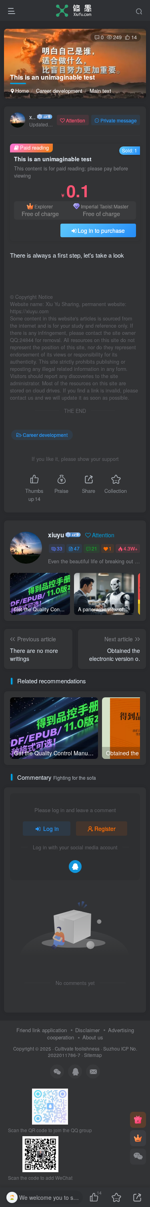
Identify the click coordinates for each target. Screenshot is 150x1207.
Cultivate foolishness (77, 1048)
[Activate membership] (138, 1138)
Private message (118, 120)
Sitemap (93, 1055)
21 (94, 548)
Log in (51, 829)
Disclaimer (87, 1030)
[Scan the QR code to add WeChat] (138, 1157)
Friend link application (41, 1030)
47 (77, 548)
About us (92, 1037)
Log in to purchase (101, 230)
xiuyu (32, 117)
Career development (59, 90)
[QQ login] (75, 866)
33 (59, 548)
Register (105, 829)
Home (21, 90)
